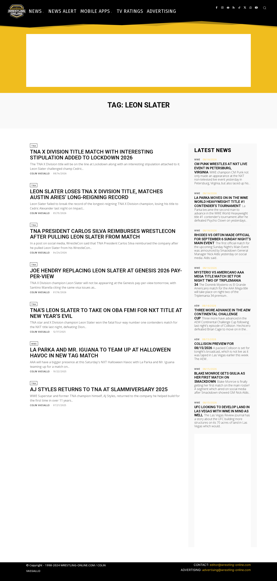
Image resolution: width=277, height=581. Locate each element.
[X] (245, 7)
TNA (33, 145)
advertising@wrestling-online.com (226, 570)
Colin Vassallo (40, 173)
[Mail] (228, 7)
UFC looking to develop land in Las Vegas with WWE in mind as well (222, 411)
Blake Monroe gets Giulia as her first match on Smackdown (219, 377)
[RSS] (233, 7)
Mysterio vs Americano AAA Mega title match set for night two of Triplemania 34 (219, 278)
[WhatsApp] (250, 7)
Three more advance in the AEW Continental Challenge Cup (222, 314)
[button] (264, 8)
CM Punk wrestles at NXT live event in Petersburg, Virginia (220, 168)
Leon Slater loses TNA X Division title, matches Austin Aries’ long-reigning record (96, 194)
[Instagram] (222, 7)
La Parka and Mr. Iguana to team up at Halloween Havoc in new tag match (100, 353)
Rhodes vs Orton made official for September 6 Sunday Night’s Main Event (222, 239)
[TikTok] (239, 7)
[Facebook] (216, 7)
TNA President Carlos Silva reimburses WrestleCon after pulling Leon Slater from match (102, 234)
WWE (34, 343)
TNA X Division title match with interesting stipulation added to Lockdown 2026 (91, 155)
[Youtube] (256, 7)
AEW (197, 306)
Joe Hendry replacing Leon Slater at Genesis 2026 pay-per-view (106, 273)
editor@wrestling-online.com (230, 565)
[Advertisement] (138, 60)
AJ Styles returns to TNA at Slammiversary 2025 (99, 389)
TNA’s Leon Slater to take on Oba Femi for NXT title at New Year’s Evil (106, 313)
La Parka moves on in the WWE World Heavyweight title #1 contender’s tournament (221, 202)
